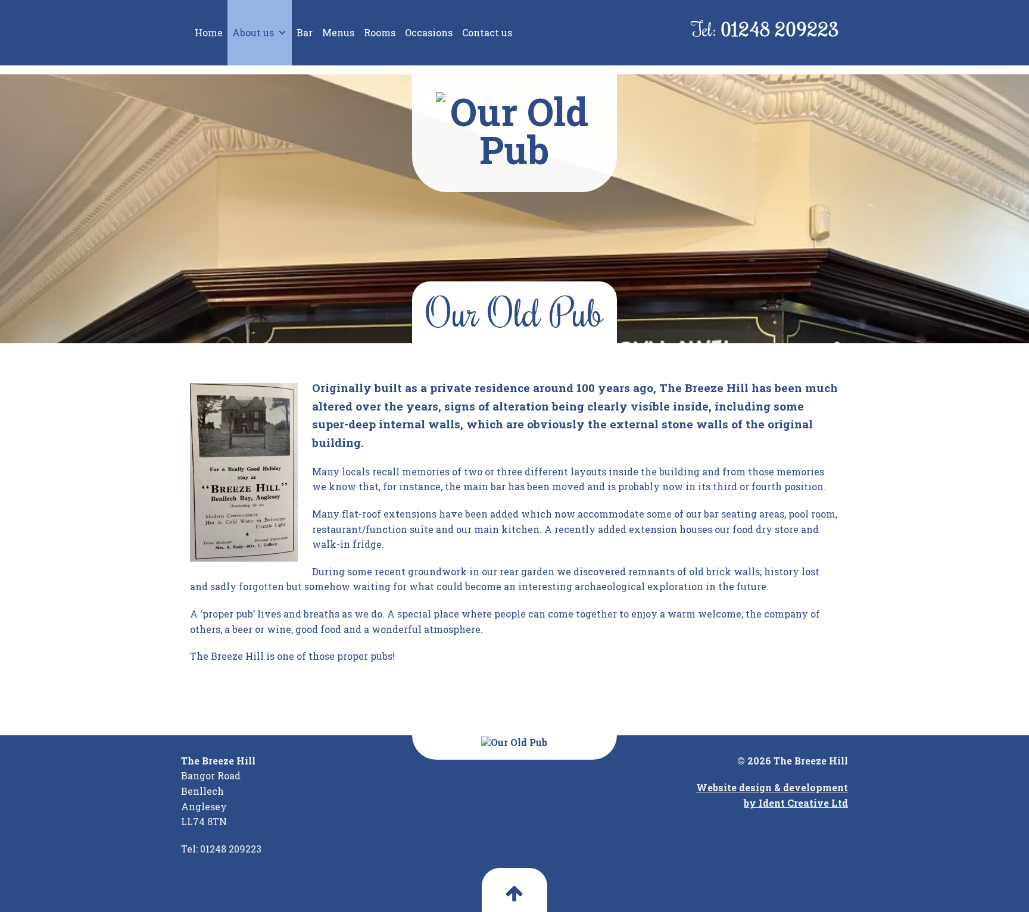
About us (253, 32)
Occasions (429, 32)
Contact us (487, 32)
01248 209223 (780, 29)
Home (209, 32)
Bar (305, 32)
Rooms (379, 32)
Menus (338, 32)
